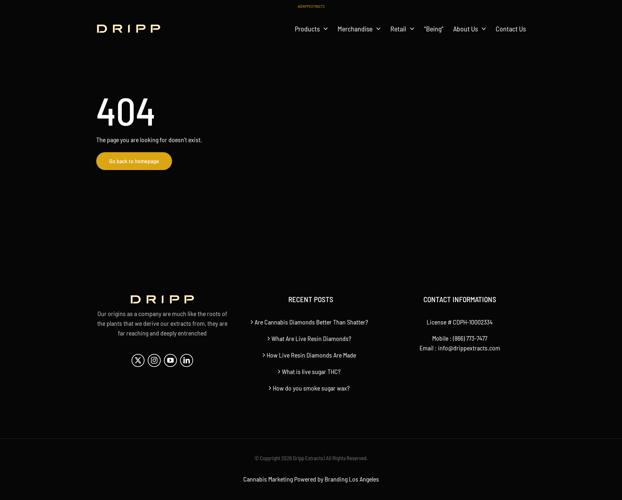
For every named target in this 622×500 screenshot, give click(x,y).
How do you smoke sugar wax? (311, 388)
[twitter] (138, 360)
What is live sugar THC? (311, 371)
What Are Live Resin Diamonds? (311, 338)
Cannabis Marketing (268, 479)
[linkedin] (186, 360)
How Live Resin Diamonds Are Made (311, 355)
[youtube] (170, 360)
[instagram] (154, 360)
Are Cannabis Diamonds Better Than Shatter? (311, 322)
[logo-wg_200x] (128, 27)
